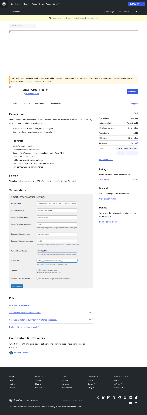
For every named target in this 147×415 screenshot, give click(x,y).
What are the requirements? (20, 305)
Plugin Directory (15, 12)
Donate (91, 384)
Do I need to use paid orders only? (24, 327)
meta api (120, 148)
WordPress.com (121, 377)
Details (14, 104)
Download (132, 92)
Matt (116, 380)
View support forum (107, 199)
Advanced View (106, 159)
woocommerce (131, 153)
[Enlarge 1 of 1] (90, 197)
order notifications (130, 148)
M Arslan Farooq (32, 93)
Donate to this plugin (108, 222)
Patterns (38, 388)
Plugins (38, 384)
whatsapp (121, 153)
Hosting (12, 384)
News (11, 380)
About (11, 377)
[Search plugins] (33, 26)
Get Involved (93, 377)
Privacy (12, 388)
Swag (91, 388)
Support (134, 104)
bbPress (118, 384)
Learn (64, 377)
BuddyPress (119, 388)
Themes (38, 380)
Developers (66, 384)
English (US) (133, 143)
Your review (104, 179)
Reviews (26, 104)
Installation (39, 104)
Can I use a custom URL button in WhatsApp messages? (33, 320)
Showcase (39, 377)
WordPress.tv (68, 388)
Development (55, 104)
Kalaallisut (34, 400)
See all (135, 179)
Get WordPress (136, 4)
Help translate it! (91, 18)
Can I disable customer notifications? (25, 313)
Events (90, 380)
